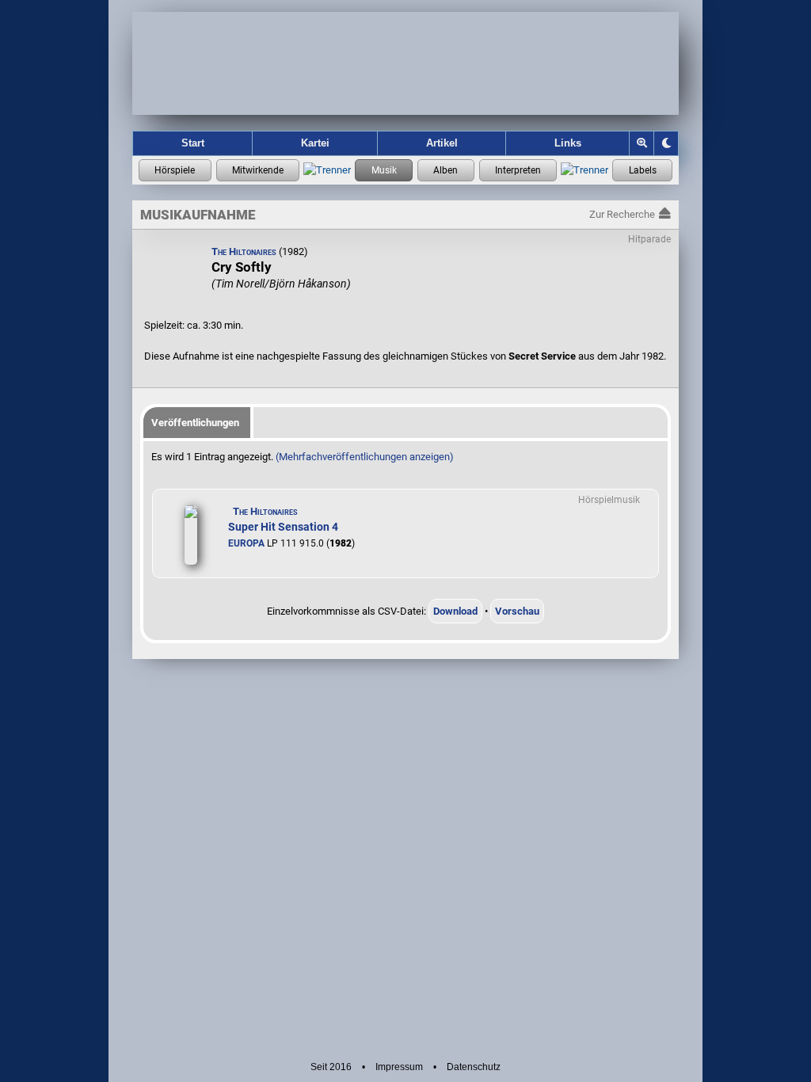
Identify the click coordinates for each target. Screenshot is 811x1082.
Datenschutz (474, 1067)
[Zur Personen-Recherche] (258, 170)
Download (455, 611)
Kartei (315, 143)
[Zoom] (642, 143)
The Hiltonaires (243, 251)
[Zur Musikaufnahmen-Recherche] (384, 170)
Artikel (442, 143)
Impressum (399, 1067)
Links (567, 143)
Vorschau (517, 611)
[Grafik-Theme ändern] (666, 143)
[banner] (405, 63)
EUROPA (246, 543)
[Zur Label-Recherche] (642, 170)
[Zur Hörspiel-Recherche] (175, 170)
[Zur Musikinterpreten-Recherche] (518, 170)
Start (192, 143)
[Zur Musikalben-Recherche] (445, 170)
